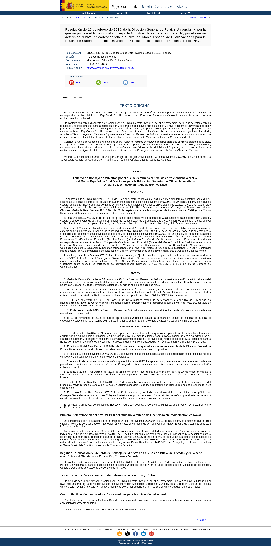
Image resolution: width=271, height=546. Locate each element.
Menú (183, 13)
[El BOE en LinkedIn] (143, 536)
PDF (78, 82)
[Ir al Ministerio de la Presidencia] (84, 5)
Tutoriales (185, 529)
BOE (85, 17)
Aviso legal (109, 529)
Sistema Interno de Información (164, 529)
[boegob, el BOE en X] (127, 536)
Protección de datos (139, 529)
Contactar (65, 529)
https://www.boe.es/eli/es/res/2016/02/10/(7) (111, 68)
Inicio (77, 17)
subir (203, 520)
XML (132, 82)
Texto (66, 98)
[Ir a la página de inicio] (149, 6)
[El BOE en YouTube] (151, 536)
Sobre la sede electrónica (83, 529)
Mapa (99, 529)
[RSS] (119, 536)
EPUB (105, 82)
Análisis (78, 98)
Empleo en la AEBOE (201, 529)
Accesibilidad (122, 529)
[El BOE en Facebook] (135, 536)
